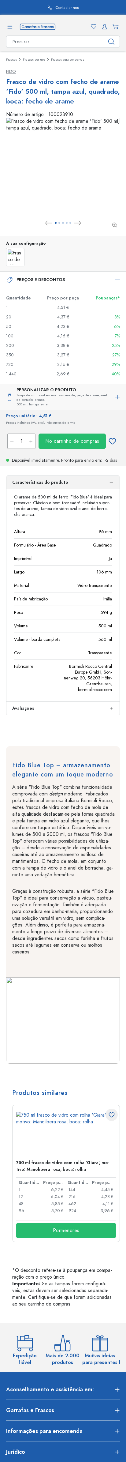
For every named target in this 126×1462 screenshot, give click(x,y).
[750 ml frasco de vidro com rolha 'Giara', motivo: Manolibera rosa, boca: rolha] (66, 1133)
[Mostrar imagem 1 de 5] (56, 223)
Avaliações (23, 708)
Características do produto (40, 482)
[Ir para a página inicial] (38, 26)
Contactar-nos (59, 8)
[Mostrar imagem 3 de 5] (63, 223)
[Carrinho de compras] (114, 27)
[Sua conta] (103, 27)
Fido (11, 71)
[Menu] (10, 26)
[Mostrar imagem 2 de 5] (59, 223)
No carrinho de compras (72, 441)
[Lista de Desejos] (92, 27)
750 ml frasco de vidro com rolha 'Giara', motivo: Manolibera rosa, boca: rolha (62, 1166)
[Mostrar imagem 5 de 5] (70, 223)
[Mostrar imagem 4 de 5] (67, 223)
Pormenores (66, 1230)
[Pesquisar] (111, 42)
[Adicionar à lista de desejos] (112, 441)
